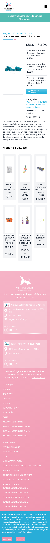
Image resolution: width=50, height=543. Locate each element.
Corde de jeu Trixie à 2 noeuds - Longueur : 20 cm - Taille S (36, 82)
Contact (7, 456)
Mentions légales (11, 470)
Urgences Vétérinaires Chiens (16, 426)
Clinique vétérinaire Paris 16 (15, 488)
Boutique (7, 403)
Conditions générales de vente (17, 475)
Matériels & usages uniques (35, 105)
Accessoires (32, 102)
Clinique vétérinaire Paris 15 (15, 492)
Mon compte (9, 442)
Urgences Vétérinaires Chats (16, 431)
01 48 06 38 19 (15, 353)
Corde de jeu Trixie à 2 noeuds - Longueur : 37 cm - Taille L (36, 54)
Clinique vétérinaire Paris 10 (15, 506)
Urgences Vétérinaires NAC (15, 435)
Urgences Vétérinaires (13, 422)
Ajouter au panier (35, 91)
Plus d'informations (24, 532)
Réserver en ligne (10, 451)
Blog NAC (7, 398)
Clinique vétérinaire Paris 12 (15, 502)
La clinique (8, 384)
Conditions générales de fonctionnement (23, 465)
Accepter (7, 539)
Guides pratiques (11, 408)
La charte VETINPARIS (12, 461)
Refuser (20, 539)
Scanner (6, 389)
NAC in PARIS (8, 394)
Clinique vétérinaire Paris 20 (16, 497)
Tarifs (5, 417)
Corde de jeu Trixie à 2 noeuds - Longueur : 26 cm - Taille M (36, 68)
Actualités (8, 412)
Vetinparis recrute (11, 447)
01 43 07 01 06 (15, 315)
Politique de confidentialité (16, 479)
